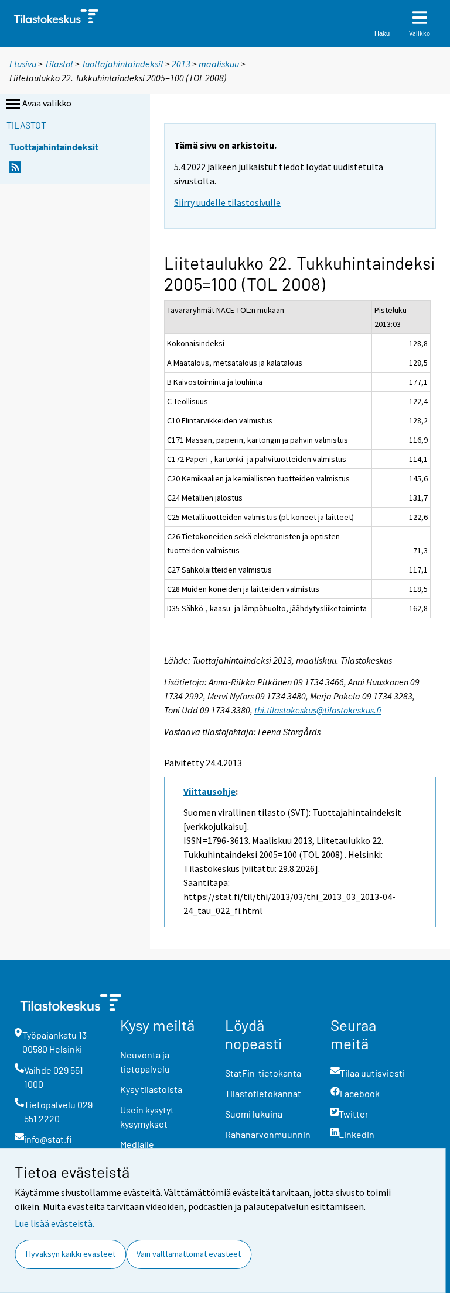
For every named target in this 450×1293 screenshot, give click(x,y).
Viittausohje (209, 791)
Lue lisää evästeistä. (54, 1223)
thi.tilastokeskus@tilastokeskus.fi (317, 710)
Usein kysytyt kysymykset (147, 1116)
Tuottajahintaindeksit (122, 64)
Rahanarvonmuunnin (268, 1134)
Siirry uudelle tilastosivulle (227, 202)
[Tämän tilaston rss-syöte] (15, 170)
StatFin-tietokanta (263, 1072)
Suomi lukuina (253, 1113)
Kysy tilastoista (151, 1089)
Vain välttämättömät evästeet (189, 1254)
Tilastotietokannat (263, 1093)
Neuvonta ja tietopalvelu (145, 1061)
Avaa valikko (46, 103)
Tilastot (59, 64)
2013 (181, 64)
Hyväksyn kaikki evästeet (70, 1254)
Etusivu (22, 64)
